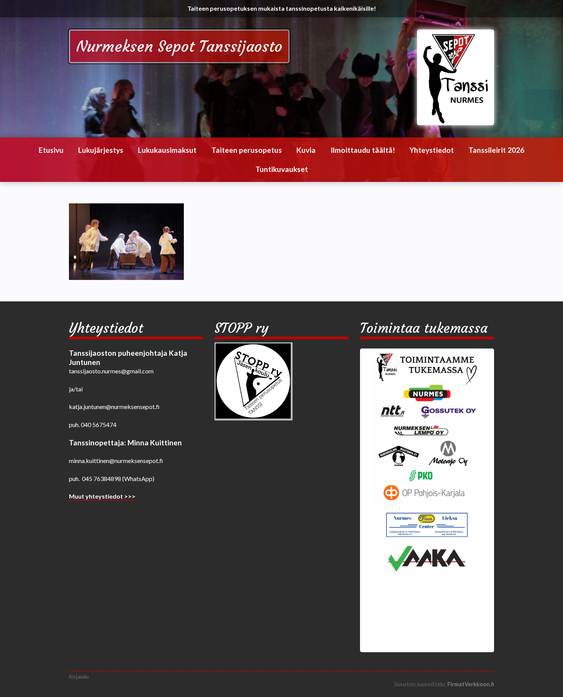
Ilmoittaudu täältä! (363, 150)
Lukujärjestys (100, 150)
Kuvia (306, 150)
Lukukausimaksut (167, 150)
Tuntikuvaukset (281, 169)
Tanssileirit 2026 (496, 150)
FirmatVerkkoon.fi (470, 684)
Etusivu (51, 150)
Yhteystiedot (431, 150)
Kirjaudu (78, 677)
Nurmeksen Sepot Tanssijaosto (179, 46)
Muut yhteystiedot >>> (102, 496)
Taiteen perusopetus (246, 150)
